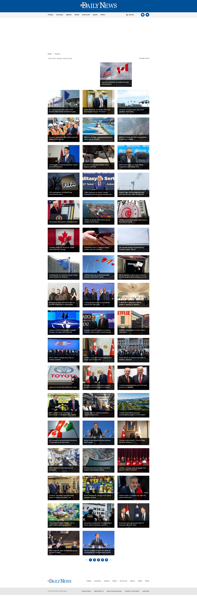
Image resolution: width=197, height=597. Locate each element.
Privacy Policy (86, 591)
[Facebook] (143, 15)
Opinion (69, 14)
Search (57, 54)
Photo (103, 14)
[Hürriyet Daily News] (98, 6)
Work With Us (99, 591)
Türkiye (50, 14)
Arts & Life (86, 14)
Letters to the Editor (132, 591)
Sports (95, 14)
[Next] (110, 559)
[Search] (127, 15)
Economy (59, 14)
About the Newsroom (114, 591)
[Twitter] (147, 15)
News (50, 54)
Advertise (145, 591)
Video (140, 581)
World (77, 14)
